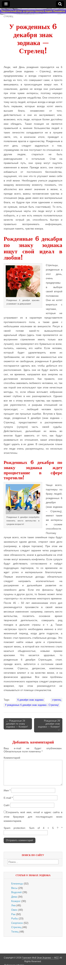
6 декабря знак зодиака (30, 700)
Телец (15, 931)
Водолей (16, 892)
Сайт (7, 805)
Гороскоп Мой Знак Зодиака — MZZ (40, 958)
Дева (14, 896)
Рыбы (14, 918)
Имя (7, 790)
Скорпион (17, 922)
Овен (14, 909)
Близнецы (17, 883)
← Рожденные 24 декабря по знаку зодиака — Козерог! (17, 723)
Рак (13, 914)
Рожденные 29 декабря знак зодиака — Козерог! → (49, 725)
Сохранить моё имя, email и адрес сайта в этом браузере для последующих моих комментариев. (33, 816)
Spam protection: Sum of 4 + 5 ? (31, 827)
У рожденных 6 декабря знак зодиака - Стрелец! (32, 705)
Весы (14, 887)
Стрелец (8, 16)
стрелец (56, 700)
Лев (13, 905)
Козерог (16, 901)
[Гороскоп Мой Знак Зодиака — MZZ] (33, 11)
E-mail (8, 797)
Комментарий (12, 757)
